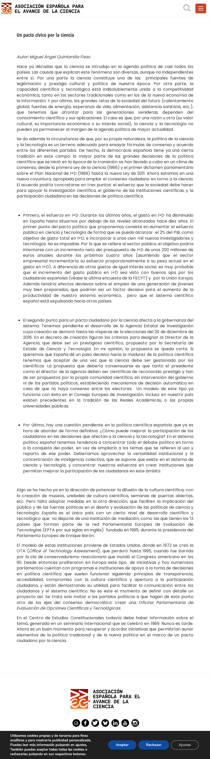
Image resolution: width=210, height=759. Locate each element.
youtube (125, 723)
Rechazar (153, 744)
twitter (95, 723)
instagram (135, 723)
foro (76, 723)
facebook (85, 723)
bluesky (105, 723)
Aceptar (122, 744)
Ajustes (185, 744)
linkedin (115, 723)
